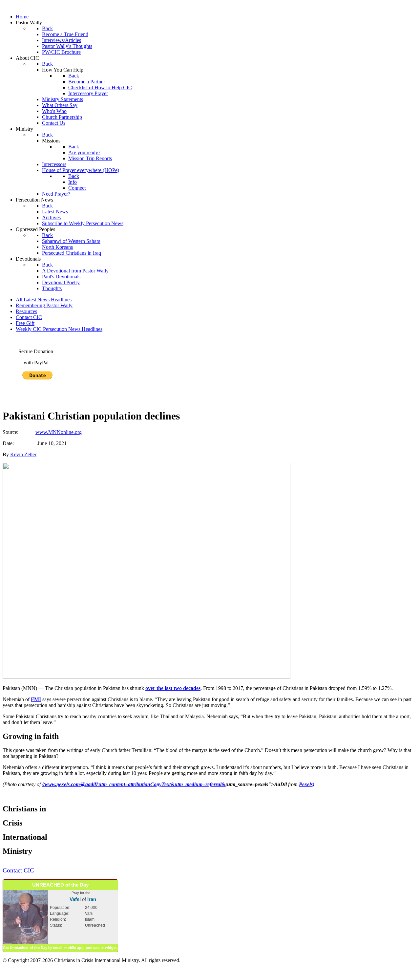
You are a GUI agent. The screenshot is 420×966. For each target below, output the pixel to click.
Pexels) (306, 784)
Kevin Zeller (23, 454)
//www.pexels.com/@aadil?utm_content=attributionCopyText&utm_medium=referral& (133, 784)
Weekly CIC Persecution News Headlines (59, 329)
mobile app (74, 948)
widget (111, 948)
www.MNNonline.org (58, 432)
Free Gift (25, 323)
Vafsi (75, 899)
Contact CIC (29, 317)
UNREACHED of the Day (60, 885)
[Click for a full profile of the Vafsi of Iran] (25, 942)
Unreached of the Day (28, 948)
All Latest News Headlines (44, 299)
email (57, 948)
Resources (26, 311)
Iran (91, 899)
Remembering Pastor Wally (44, 305)
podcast (93, 948)
